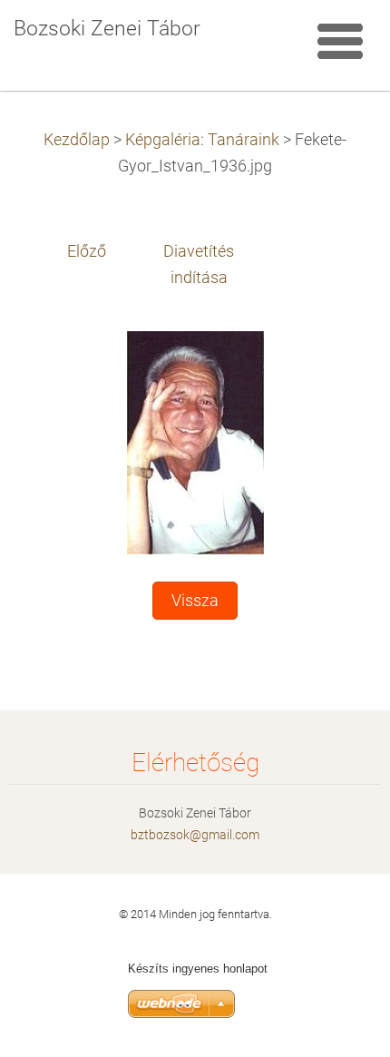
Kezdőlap (77, 140)
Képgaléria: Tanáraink (202, 140)
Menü (340, 41)
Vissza (195, 601)
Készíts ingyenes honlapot (198, 968)
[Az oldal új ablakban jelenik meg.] (195, 442)
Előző (86, 251)
